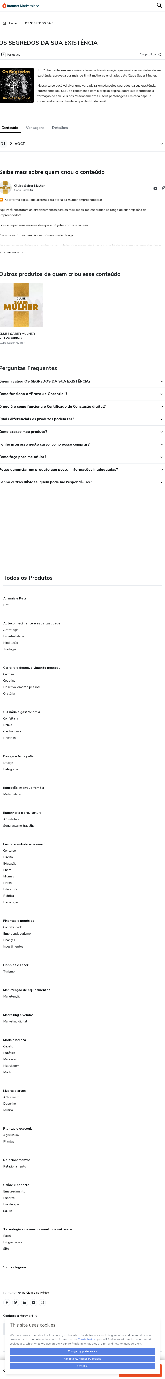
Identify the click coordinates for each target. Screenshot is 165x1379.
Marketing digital (15, 1021)
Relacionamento (14, 1166)
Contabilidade (13, 927)
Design (8, 763)
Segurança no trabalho (19, 825)
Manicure (9, 1059)
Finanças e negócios (18, 921)
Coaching (9, 680)
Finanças (9, 940)
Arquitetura (11, 819)
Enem (7, 870)
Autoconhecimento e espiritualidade (31, 623)
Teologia (9, 649)
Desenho (9, 1103)
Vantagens (35, 127)
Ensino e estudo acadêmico (24, 844)
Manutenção (12, 996)
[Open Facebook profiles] (7, 1302)
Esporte (9, 1198)
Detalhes (60, 127)
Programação (12, 1242)
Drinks (7, 725)
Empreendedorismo (17, 933)
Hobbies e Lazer (15, 965)
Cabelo (8, 1046)
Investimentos (13, 946)
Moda (7, 1072)
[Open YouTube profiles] (33, 1302)
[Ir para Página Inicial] (22, 5)
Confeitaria (10, 718)
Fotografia (10, 769)
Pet (6, 605)
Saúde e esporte (16, 1185)
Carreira (8, 674)
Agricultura (11, 1135)
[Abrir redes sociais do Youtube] (155, 189)
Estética (9, 1053)
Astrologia (10, 630)
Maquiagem (11, 1066)
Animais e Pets (15, 598)
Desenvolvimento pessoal (21, 687)
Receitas (9, 738)
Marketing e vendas (18, 1015)
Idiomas (8, 876)
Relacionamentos (17, 1160)
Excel (7, 1236)
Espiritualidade (13, 636)
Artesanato (11, 1097)
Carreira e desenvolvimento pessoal (31, 668)
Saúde (7, 1211)
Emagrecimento (14, 1191)
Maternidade (12, 794)
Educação (9, 863)
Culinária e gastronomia (21, 712)
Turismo (9, 971)
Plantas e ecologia (18, 1128)
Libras (7, 883)
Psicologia (10, 902)
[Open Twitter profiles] (16, 1302)
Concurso (9, 850)
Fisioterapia (11, 1204)
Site (6, 1248)
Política (8, 896)
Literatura (10, 889)
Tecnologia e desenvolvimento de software (37, 1229)
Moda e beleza (14, 1040)
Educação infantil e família (23, 788)
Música (8, 1110)
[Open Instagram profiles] (42, 1302)
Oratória (9, 693)
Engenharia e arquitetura (22, 813)
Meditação (10, 643)
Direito (8, 857)
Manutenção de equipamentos (26, 990)
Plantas (8, 1141)
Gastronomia (12, 731)
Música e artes (14, 1091)
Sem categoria (14, 1267)
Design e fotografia (18, 756)
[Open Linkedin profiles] (25, 1302)
